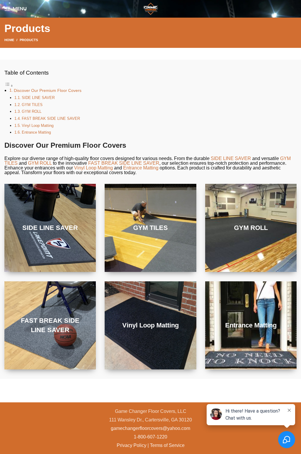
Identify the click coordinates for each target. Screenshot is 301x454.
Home (9, 40)
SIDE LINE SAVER (38, 97)
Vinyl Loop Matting (37, 125)
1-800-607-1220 (150, 436)
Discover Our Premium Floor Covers (47, 90)
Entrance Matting (36, 132)
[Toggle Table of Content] (8, 85)
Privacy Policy (131, 445)
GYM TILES (32, 104)
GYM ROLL (31, 111)
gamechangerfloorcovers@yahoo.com (150, 428)
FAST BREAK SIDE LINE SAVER (51, 118)
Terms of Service (167, 445)
